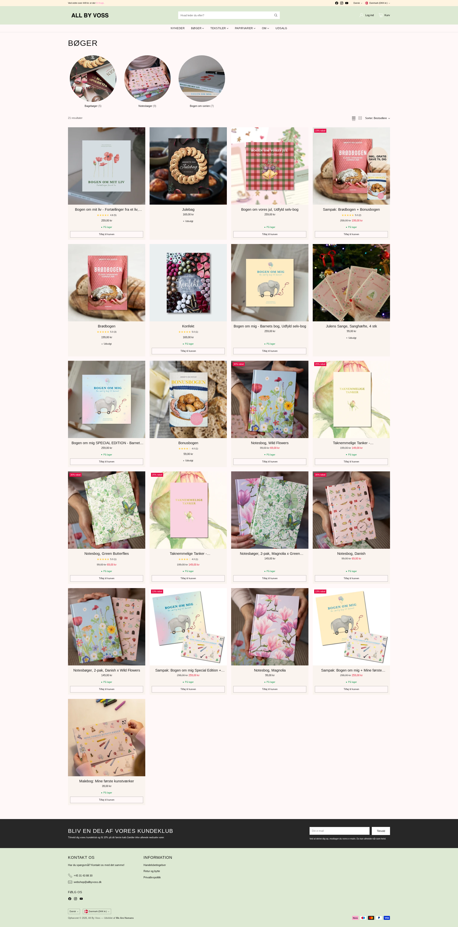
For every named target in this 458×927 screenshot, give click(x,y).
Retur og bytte (151, 871)
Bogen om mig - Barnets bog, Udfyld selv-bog (270, 326)
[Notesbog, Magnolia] (269, 626)
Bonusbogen (188, 443)
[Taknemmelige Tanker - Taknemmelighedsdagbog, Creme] (351, 399)
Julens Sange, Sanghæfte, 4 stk (351, 326)
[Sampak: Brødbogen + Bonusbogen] (351, 166)
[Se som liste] (360, 118)
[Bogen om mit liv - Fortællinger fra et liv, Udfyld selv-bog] (106, 166)
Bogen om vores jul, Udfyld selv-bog (269, 209)
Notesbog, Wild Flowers (270, 443)
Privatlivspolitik (152, 877)
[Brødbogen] (106, 282)
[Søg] (276, 15)
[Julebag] (188, 166)
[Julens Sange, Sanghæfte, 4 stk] (351, 282)
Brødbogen (106, 326)
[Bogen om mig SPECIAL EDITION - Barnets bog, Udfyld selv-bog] (106, 399)
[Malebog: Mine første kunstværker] (106, 737)
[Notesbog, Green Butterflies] (106, 510)
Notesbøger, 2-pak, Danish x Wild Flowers (106, 670)
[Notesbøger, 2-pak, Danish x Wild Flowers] (106, 626)
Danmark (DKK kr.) (378, 3)
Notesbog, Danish (351, 554)
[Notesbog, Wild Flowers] (269, 399)
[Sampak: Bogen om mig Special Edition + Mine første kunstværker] (188, 626)
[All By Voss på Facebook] (336, 3)
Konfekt (188, 326)
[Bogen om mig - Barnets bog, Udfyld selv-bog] (269, 282)
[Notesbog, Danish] (351, 510)
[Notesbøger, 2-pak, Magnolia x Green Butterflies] (269, 510)
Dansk (357, 3)
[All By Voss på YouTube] (347, 3)
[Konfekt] (188, 282)
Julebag (188, 209)
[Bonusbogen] (188, 399)
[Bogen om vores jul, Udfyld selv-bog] (269, 166)
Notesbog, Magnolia (270, 670)
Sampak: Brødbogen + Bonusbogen (351, 209)
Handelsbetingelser (154, 864)
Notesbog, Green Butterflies (106, 554)
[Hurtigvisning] (140, 132)
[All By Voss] (90, 15)
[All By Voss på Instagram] (342, 3)
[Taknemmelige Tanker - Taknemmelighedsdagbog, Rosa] (188, 510)
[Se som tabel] (354, 118)
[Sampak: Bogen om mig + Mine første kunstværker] (351, 626)
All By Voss (94, 918)
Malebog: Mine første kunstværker (106, 781)
